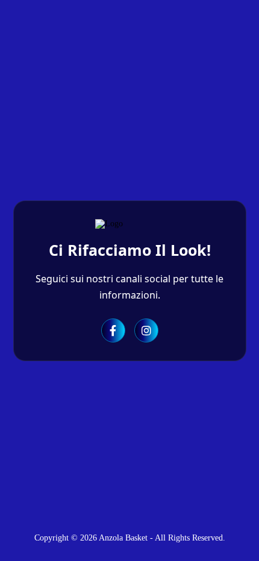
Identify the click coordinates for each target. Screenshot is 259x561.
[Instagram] (146, 330)
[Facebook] (113, 330)
